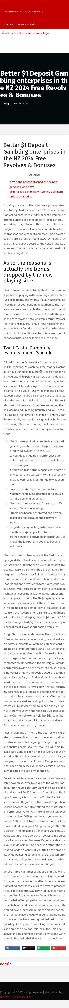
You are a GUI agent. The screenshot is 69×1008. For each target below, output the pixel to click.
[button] (34, 48)
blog (6, 103)
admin (6, 964)
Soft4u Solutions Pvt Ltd (15, 997)
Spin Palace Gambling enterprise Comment (36, 191)
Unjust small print (20, 196)
